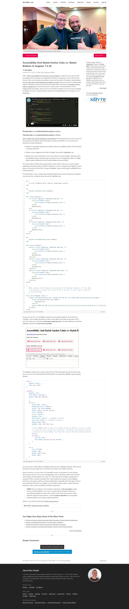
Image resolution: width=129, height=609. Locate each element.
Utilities (74, 594)
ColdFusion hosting (97, 93)
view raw (103, 311)
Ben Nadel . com (28, 2)
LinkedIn (31, 587)
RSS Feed (33, 596)
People (88, 2)
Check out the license (51, 501)
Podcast (63, 2)
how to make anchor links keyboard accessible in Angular (41, 82)
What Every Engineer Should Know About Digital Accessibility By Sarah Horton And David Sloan (52, 520)
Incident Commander (54, 603)
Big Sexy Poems (28, 603)
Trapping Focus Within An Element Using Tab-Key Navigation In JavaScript (46, 524)
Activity (55, 2)
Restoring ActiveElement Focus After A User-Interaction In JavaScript (44, 522)
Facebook (39, 587)
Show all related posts (76, 531)
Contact (96, 2)
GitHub (41, 311)
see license (67, 561)
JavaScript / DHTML (49, 72)
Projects (44, 594)
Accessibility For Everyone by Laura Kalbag (45, 76)
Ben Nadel (28, 70)
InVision (25, 596)
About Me (80, 2)
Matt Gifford (57, 51)
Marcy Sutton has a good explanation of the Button (39, 139)
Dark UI (103, 2)
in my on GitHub (41, 131)
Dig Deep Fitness (40, 603)
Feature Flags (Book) (69, 603)
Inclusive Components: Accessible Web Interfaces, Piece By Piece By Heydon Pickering (49, 527)
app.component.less (28, 461)
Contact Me (60, 594)
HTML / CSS (40, 72)
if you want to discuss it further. (52, 552)
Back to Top (103, 561)
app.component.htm (27, 311)
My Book (71, 2)
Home (48, 2)
